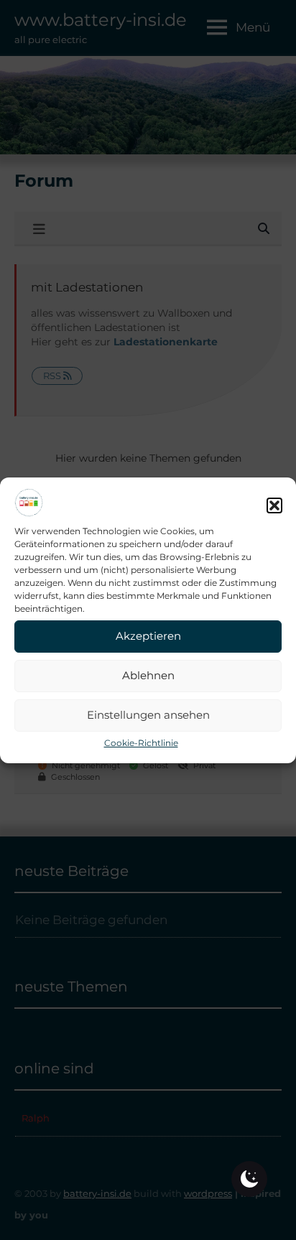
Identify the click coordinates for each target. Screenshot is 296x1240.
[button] (274, 505)
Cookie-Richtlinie (141, 742)
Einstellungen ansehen (148, 715)
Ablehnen (148, 675)
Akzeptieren (148, 636)
